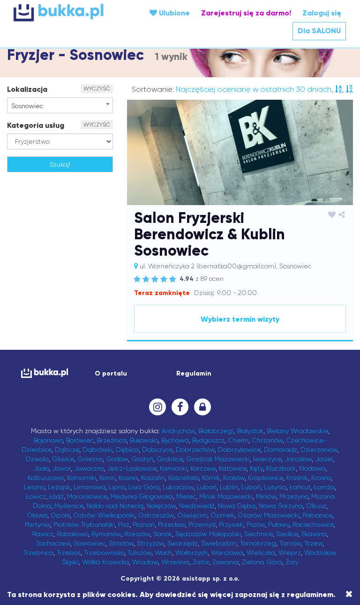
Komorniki (81, 477)
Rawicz (42, 534)
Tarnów (290, 543)
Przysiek (231, 524)
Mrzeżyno (293, 496)
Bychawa (175, 440)
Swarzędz (182, 543)
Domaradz (280, 449)
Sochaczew (53, 543)
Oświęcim (192, 515)
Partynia (37, 524)
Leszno (34, 487)
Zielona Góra (262, 562)
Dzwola (37, 459)
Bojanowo (48, 440)
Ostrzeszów (156, 515)
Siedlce (287, 534)
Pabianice (317, 515)
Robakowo (72, 534)
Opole (60, 515)
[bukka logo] (41, 373)
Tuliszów (139, 552)
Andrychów (178, 431)
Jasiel (324, 459)
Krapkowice (265, 477)
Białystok (250, 431)
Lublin (229, 487)
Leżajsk (59, 487)
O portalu (111, 373)
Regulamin (193, 373)
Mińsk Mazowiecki (226, 496)
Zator (201, 562)
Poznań (144, 524)
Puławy (278, 524)
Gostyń (142, 459)
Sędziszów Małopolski (208, 534)
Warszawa (227, 552)
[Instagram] (157, 406)
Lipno (117, 487)
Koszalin (153, 477)
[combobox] (60, 105)
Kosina (128, 477)
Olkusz (316, 505)
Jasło (41, 468)
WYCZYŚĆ (96, 88)
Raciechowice (313, 524)
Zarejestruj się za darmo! (246, 12)
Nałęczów (161, 505)
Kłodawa (312, 468)
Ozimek (222, 515)
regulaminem (310, 594)
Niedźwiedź (197, 505)
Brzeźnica (112, 440)
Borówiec (80, 440)
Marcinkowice (87, 496)
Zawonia (225, 562)
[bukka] (69, 12)
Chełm (238, 440)
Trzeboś (69, 552)
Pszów (256, 524)
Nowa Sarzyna (281, 505)
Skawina (314, 534)
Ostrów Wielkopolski (104, 515)
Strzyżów (150, 543)
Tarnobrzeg (258, 543)
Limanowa (89, 487)
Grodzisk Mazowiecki (218, 459)
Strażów (121, 543)
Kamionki (173, 468)
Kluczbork (281, 468)
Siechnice (258, 534)
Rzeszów (137, 534)
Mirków (266, 496)
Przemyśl (202, 524)
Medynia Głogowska (142, 496)
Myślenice (68, 505)
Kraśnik (297, 477)
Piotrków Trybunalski (84, 524)
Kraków (234, 477)
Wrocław (145, 562)
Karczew (203, 468)
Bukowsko (144, 440)
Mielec (186, 496)
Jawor (61, 468)
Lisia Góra (143, 487)
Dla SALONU (319, 30)
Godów (117, 459)
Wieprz (289, 552)
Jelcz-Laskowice (132, 468)
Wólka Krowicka (105, 562)
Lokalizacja (27, 89)
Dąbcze (67, 449)
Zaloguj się (321, 12)
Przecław (171, 524)
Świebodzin (219, 543)
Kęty (256, 468)
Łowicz (36, 496)
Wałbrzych (191, 552)
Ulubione (173, 12)
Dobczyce (157, 449)
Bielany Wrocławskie (297, 431)
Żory (292, 562)
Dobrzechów (195, 449)
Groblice (170, 459)
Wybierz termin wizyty (240, 319)
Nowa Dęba (236, 505)
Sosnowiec (89, 543)
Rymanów (106, 534)
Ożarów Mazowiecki (268, 515)
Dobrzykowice (239, 449)
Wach (163, 552)
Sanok (162, 534)
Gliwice (63, 459)
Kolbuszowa (46, 477)
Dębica (127, 449)
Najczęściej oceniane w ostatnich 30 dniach (253, 89)
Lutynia (275, 487)
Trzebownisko (104, 552)
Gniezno (90, 459)
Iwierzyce (267, 459)
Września (175, 562)
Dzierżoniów (319, 449)
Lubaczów (178, 487)
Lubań (207, 487)
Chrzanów (267, 440)
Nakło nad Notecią (115, 505)
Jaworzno (89, 468)
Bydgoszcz (208, 440)
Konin (107, 477)
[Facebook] (180, 406)
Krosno (321, 477)
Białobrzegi (215, 431)
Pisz (123, 524)
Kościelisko (183, 477)
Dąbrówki (97, 449)
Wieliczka (261, 552)
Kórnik (211, 477)
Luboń (251, 487)
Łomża (324, 487)
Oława (37, 515)
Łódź (56, 496)
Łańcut (300, 487)
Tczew (313, 543)
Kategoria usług (35, 125)
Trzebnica (38, 552)
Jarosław (298, 459)
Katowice (233, 468)
